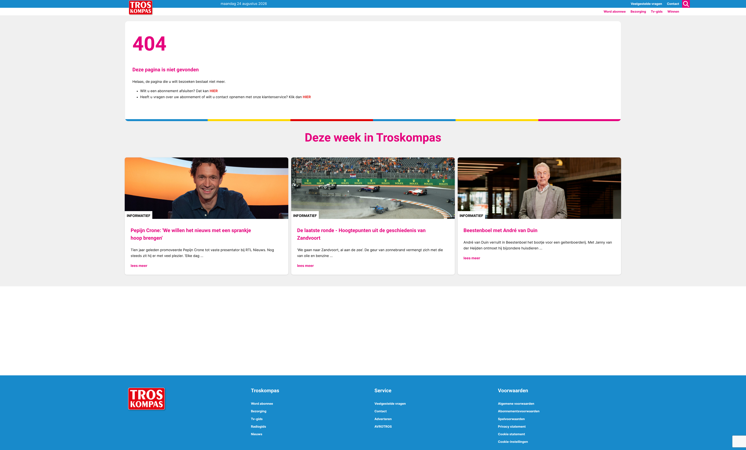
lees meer (139, 266)
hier (214, 91)
